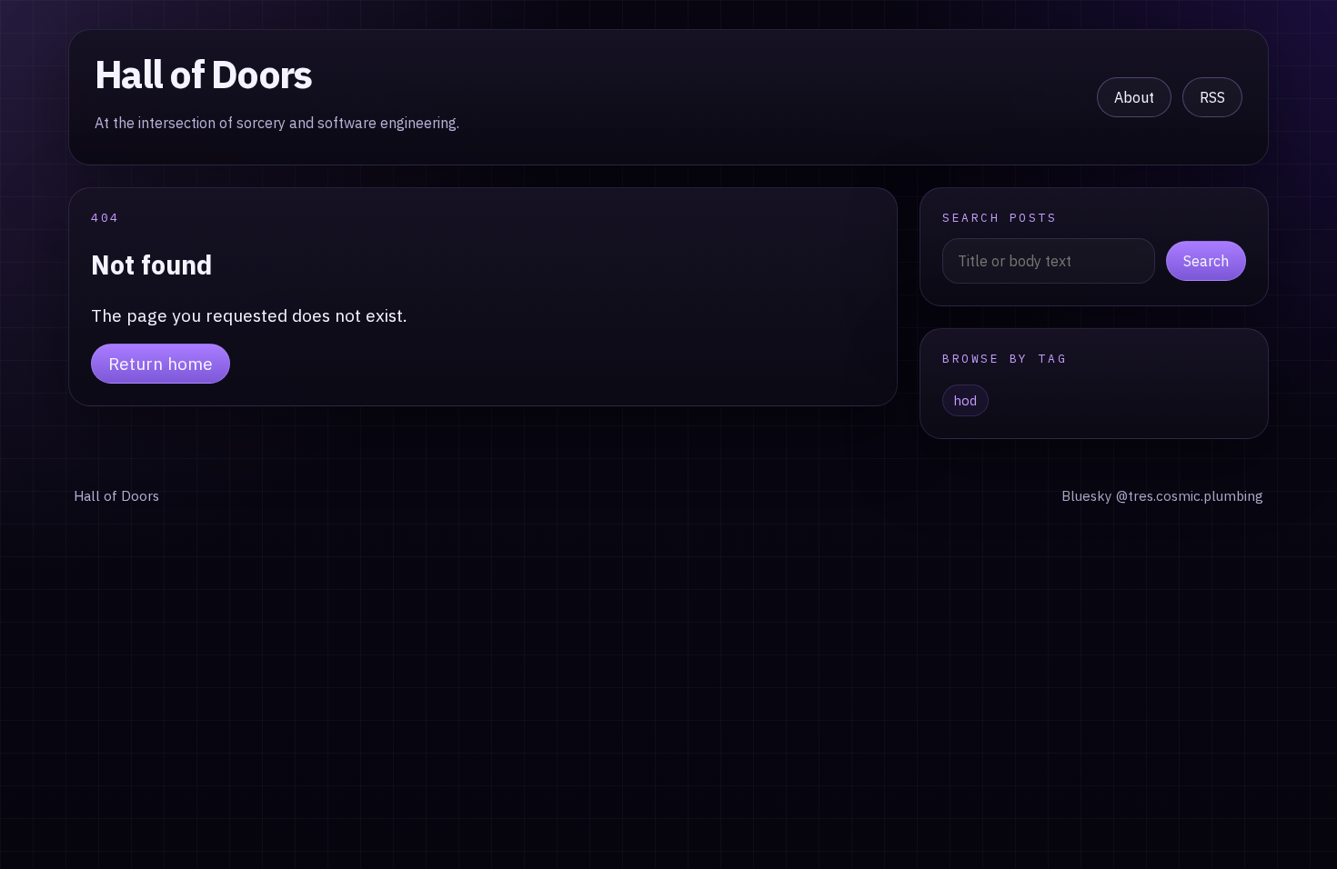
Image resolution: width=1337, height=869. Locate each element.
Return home (160, 363)
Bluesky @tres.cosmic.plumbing (1162, 495)
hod (965, 400)
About (1134, 97)
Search (1206, 261)
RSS (1212, 97)
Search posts (1000, 217)
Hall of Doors (203, 73)
